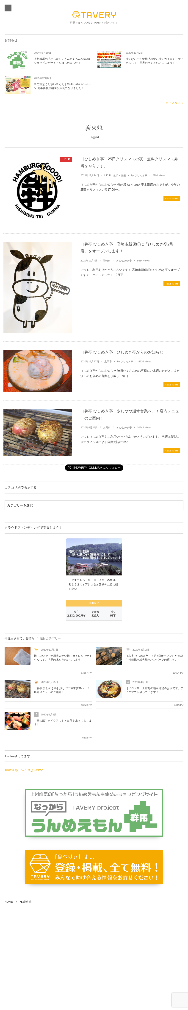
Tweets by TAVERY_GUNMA (24, 770)
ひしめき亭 (141, 175)
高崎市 (107, 260)
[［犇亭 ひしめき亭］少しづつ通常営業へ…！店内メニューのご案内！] (37, 432)
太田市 (108, 361)
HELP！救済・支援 (115, 175)
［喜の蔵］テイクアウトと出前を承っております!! (63, 722)
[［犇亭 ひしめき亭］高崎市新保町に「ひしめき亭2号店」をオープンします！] (37, 287)
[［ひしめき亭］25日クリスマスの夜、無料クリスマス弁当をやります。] (37, 191)
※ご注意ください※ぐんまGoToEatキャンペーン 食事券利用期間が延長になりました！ (62, 86)
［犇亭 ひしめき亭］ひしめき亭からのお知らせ (121, 352)
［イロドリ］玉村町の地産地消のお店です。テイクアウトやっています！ (154, 690)
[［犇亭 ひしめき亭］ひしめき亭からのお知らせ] (37, 371)
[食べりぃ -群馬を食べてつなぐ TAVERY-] (94, 14)
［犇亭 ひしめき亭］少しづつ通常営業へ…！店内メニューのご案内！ (62, 690)
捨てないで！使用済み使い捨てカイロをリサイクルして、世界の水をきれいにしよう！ (154, 60)
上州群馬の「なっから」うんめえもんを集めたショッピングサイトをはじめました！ (63, 60)
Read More (172, 198)
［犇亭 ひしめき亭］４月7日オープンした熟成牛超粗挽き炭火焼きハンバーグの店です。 (154, 657)
